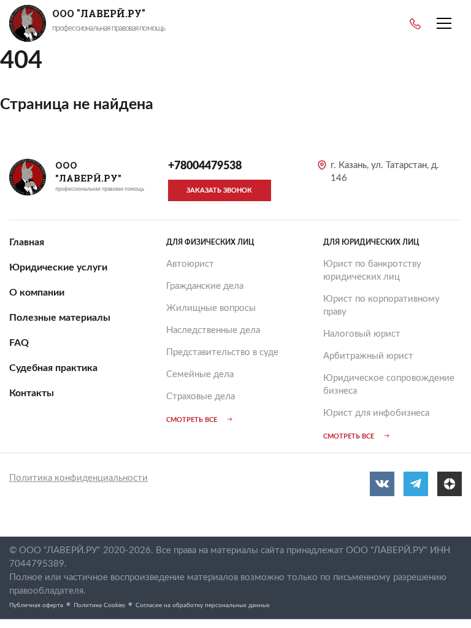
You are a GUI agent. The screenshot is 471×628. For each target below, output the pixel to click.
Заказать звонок (219, 190)
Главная (26, 242)
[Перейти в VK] (382, 484)
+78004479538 (415, 24)
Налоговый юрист (361, 334)
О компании (36, 292)
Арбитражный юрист (368, 356)
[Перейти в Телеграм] (416, 484)
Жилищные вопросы (211, 308)
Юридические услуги (58, 267)
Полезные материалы (59, 318)
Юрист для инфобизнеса (376, 413)
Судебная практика (53, 368)
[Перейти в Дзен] (449, 484)
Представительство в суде (222, 352)
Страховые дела (200, 396)
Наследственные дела (213, 330)
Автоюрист (190, 264)
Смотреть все (191, 419)
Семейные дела (200, 374)
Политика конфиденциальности (78, 478)
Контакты (31, 393)
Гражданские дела (204, 286)
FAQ (19, 343)
